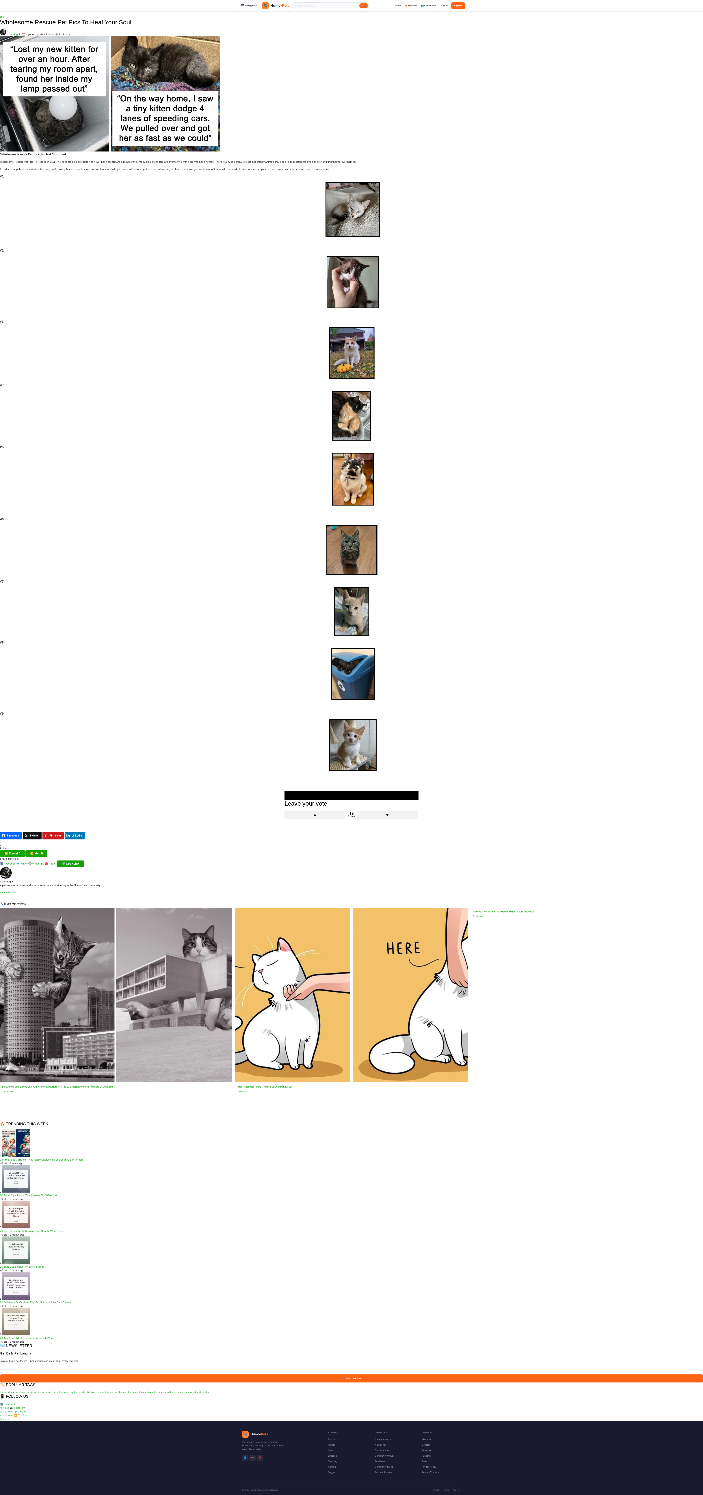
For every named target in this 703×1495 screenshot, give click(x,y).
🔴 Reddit (50, 863)
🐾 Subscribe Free (351, 1378)
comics (127, 1392)
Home (398, 5)
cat (42, 1392)
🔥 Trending (411, 5)
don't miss (14, 1392)
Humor (331, 1445)
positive (118, 1392)
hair (54, 1392)
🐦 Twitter (22, 863)
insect (142, 1392)
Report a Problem (383, 1472)
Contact (426, 1445)
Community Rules (384, 1467)
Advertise (427, 1450)
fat (75, 1392)
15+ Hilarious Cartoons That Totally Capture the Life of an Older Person (41, 1159)
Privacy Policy (429, 1467)
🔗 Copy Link (70, 863)
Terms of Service (430, 1472)
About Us (426, 1439)
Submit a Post (382, 1450)
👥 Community (428, 5)
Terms (446, 1490)
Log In (444, 5)
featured (25, 1392)
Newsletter (380, 1445)
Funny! (12, 853)
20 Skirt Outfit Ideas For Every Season (22, 1266)
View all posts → (9, 892)
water (135, 1392)
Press (424, 1461)
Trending (332, 1461)
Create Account (383, 1439)
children (90, 1392)
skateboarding (202, 1392)
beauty (109, 1392)
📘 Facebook (7, 863)
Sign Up (458, 5)
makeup (171, 1392)
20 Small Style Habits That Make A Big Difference (28, 1195)
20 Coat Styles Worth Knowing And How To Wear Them (32, 1231)
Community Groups (385, 1456)
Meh (36, 853)
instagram (160, 1392)
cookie (81, 1392)
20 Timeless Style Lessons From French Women (28, 1338)
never (180, 1392)
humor (4, 1392)
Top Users (380, 1461)
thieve (150, 1392)
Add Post (457, 1490)
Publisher (426, 1456)
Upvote (314, 815)
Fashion (332, 1439)
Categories (251, 5)
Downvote (387, 815)
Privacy (436, 1490)
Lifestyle (332, 1456)
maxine (100, 1392)
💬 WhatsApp (36, 863)
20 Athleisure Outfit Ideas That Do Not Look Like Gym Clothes (36, 1302)
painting (188, 1392)
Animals (332, 1467)
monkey (68, 1392)
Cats (2, 17)
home (48, 1392)
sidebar (35, 1392)
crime (60, 1392)
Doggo (331, 1472)
